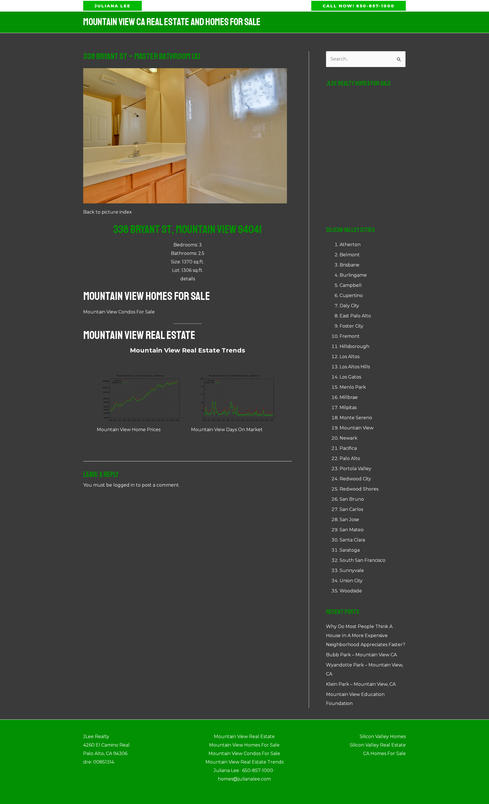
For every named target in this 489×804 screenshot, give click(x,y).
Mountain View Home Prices (128, 429)
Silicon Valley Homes (383, 736)
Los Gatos (350, 377)
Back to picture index (107, 212)
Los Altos (349, 356)
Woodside (351, 591)
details (187, 278)
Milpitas (348, 407)
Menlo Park (353, 387)
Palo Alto (350, 458)
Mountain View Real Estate (139, 335)
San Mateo (352, 529)
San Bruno (352, 499)
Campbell (351, 285)
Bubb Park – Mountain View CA (361, 654)
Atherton (350, 244)
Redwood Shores (359, 489)
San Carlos (351, 509)
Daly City (349, 305)
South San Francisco (362, 560)
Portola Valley (355, 468)
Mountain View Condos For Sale (119, 312)
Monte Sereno (356, 417)
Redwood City (355, 478)
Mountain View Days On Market (227, 429)
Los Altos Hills (355, 366)
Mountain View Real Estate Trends (187, 350)
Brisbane (349, 265)
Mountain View (357, 428)
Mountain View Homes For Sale (146, 296)
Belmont (350, 254)
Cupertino (351, 295)
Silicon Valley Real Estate (378, 745)
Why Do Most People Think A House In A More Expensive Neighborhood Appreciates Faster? (365, 635)
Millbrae (349, 397)
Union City (351, 580)
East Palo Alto (355, 316)
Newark (348, 438)
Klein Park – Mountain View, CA (361, 684)
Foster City (351, 326)
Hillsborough (354, 346)
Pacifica (348, 448)
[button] (112, 6)
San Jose (349, 519)
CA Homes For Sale (384, 753)
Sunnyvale (352, 570)
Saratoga (350, 550)
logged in (124, 485)
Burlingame (353, 275)
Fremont (350, 336)
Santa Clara (352, 540)
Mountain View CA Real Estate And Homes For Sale (171, 22)
